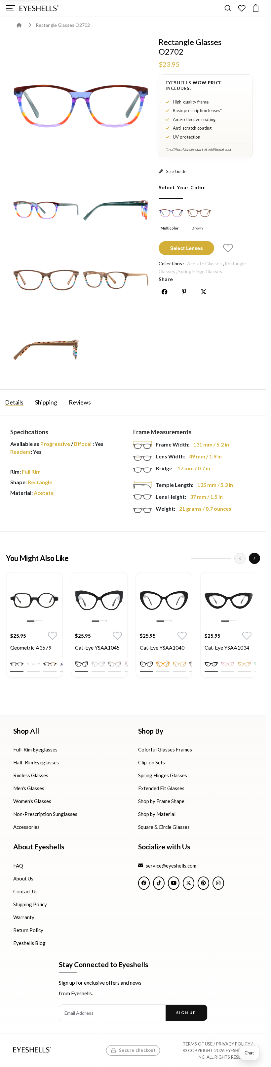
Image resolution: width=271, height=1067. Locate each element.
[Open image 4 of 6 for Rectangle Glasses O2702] (46, 280)
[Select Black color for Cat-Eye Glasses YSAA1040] (146, 664)
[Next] (254, 558)
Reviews (80, 402)
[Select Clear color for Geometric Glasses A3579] (33, 664)
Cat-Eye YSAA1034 (227, 647)
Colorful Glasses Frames (165, 749)
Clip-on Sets (151, 762)
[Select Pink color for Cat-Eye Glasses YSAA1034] (227, 664)
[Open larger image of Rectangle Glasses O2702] (81, 105)
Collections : (171, 263)
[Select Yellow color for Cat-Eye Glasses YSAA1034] (244, 664)
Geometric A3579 (30, 647)
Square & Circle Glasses (164, 827)
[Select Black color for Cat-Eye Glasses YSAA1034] (211, 664)
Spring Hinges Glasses (162, 775)
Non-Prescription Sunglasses (45, 814)
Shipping (46, 402)
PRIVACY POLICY (233, 1043)
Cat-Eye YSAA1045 (97, 647)
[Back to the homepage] (24, 25)
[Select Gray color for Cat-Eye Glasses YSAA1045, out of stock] (114, 664)
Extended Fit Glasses (161, 788)
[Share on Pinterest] (184, 292)
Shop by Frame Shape (161, 801)
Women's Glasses (32, 801)
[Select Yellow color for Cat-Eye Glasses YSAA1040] (179, 664)
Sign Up (186, 1012)
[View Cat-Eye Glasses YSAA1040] (164, 600)
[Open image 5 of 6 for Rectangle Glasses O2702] (116, 280)
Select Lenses (186, 248)
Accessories (26, 827)
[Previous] (240, 558)
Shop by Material (156, 814)
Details (14, 402)
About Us (23, 878)
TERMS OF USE (198, 1043)
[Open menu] (10, 8)
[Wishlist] (241, 8)
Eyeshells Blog (29, 943)
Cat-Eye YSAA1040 (162, 647)
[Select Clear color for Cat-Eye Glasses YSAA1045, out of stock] (98, 664)
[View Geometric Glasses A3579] (34, 600)
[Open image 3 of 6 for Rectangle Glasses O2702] (116, 210)
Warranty (23, 917)
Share (166, 279)
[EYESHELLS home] (38, 8)
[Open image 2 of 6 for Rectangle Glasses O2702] (46, 210)
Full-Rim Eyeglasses (35, 749)
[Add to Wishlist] (228, 248)
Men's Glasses (28, 788)
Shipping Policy (30, 904)
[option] (34, 630)
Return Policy (28, 930)
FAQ (18, 865)
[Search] (227, 8)
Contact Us (25, 891)
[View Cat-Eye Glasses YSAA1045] (99, 600)
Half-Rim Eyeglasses (36, 762)
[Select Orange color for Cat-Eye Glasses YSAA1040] (163, 664)
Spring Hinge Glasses (200, 271)
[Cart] (255, 8)
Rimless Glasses (30, 775)
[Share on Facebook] (165, 292)
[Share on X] (204, 292)
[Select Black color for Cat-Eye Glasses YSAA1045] (81, 664)
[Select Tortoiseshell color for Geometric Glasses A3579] (50, 664)
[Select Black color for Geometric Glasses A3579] (16, 664)
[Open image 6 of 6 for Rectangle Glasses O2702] (46, 350)
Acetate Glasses (204, 263)
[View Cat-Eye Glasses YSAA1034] (229, 600)
